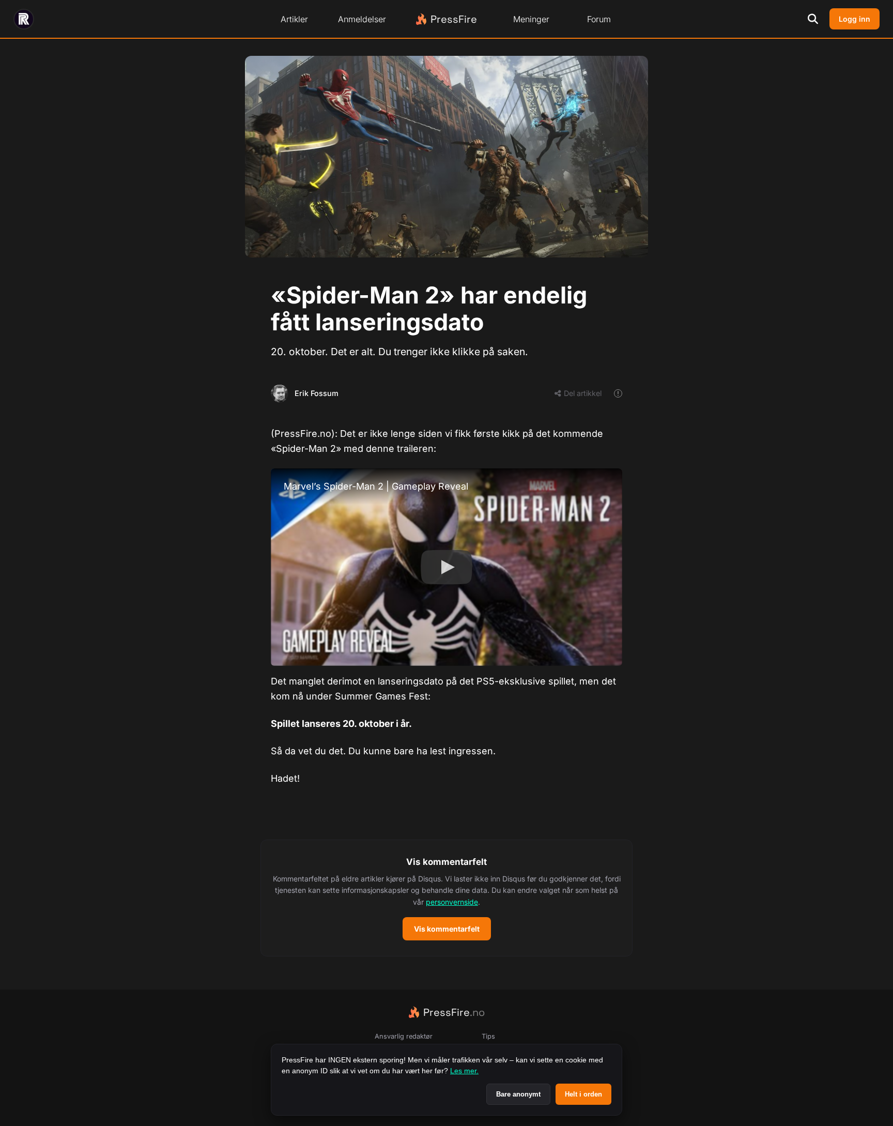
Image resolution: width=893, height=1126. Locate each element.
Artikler (294, 19)
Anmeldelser (362, 19)
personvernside (452, 901)
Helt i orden (583, 1094)
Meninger (531, 19)
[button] (446, 898)
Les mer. (464, 1071)
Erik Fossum (316, 393)
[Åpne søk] (813, 19)
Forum (599, 19)
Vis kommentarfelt (447, 928)
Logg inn (854, 18)
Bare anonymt (518, 1094)
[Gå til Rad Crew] (23, 19)
